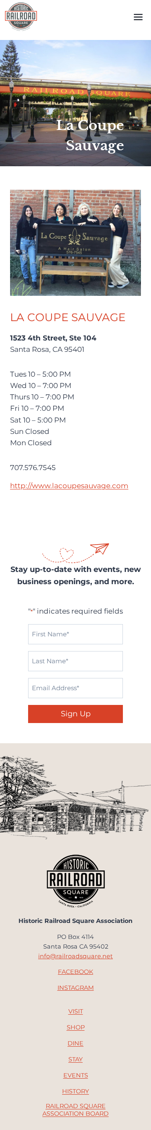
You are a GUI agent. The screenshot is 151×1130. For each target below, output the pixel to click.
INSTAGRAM (75, 988)
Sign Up (76, 713)
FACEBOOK (75, 972)
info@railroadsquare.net (75, 956)
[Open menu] (138, 16)
